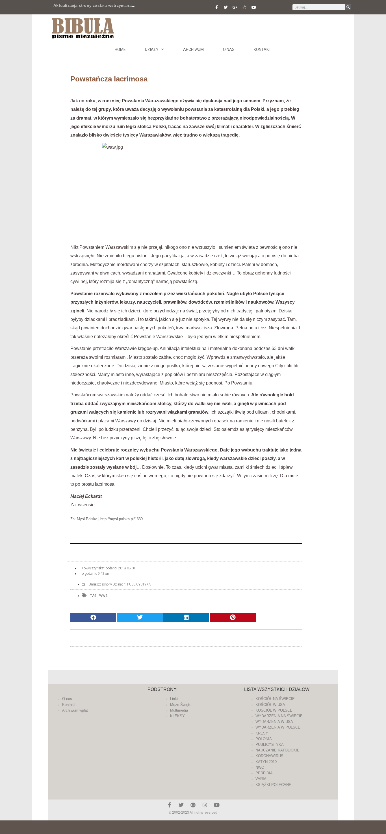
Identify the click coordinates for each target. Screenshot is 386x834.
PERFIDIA (264, 773)
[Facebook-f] (216, 7)
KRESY (261, 733)
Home (120, 49)
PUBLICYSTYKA (139, 584)
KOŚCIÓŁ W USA (270, 705)
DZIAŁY (152, 49)
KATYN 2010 (266, 762)
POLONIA (263, 739)
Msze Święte (180, 705)
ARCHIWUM (193, 49)
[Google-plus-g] (235, 7)
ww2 (103, 596)
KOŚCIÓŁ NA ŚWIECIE (275, 699)
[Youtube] (254, 7)
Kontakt (262, 49)
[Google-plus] (193, 804)
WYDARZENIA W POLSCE (277, 727)
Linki (174, 699)
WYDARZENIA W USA (274, 722)
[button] (93, 617)
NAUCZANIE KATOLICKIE (277, 750)
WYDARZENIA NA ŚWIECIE (279, 716)
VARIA (260, 779)
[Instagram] (244, 7)
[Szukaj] (348, 7)
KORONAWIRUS (269, 756)
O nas (229, 49)
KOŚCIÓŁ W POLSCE (273, 710)
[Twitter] (226, 7)
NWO (259, 767)
